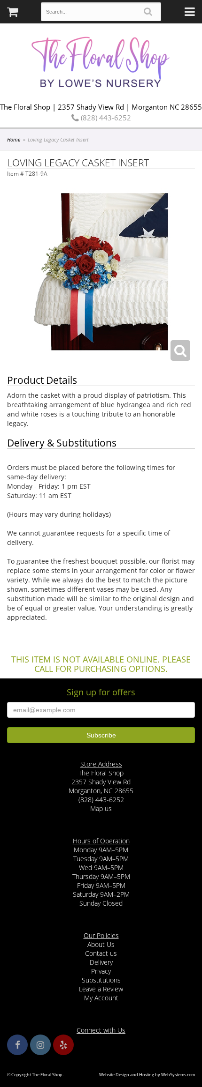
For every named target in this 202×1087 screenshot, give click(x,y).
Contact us (101, 953)
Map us (101, 808)
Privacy (101, 971)
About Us (101, 944)
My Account (101, 997)
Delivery (101, 962)
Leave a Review (101, 988)
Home (13, 139)
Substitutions (101, 979)
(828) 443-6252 (105, 117)
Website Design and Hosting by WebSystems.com (147, 1075)
